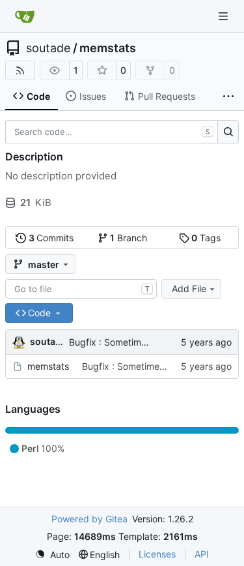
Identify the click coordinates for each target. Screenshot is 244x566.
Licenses (157, 553)
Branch (128, 237)
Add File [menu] (189, 288)
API (202, 553)
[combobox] (81, 289)
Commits (51, 237)
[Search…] (228, 131)
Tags (206, 237)
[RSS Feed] (20, 70)
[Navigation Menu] (224, 16)
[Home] (25, 16)
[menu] (52, 554)
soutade (48, 48)
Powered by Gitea (89, 518)
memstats (107, 48)
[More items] (228, 96)
